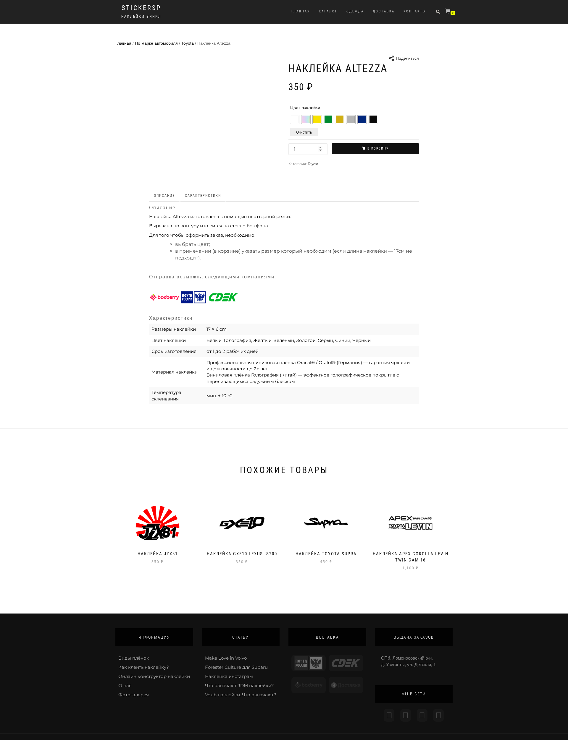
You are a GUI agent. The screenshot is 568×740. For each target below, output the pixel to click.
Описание (164, 196)
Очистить (304, 131)
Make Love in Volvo (226, 658)
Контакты (415, 11)
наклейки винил (141, 16)
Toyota (187, 43)
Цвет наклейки (305, 107)
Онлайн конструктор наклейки (154, 676)
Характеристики (203, 196)
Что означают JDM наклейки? (239, 685)
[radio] (294, 119)
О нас (124, 685)
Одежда (355, 11)
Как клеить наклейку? (143, 667)
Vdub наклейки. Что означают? (240, 694)
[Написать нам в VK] (438, 715)
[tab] (164, 196)
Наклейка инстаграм (229, 676)
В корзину (378, 148)
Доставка (384, 11)
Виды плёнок (133, 658)
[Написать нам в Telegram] (405, 715)
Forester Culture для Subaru (236, 667)
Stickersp (141, 8)
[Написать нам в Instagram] (389, 715)
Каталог (328, 11)
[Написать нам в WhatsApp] (422, 715)
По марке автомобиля (156, 43)
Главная (300, 11)
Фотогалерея (133, 694)
